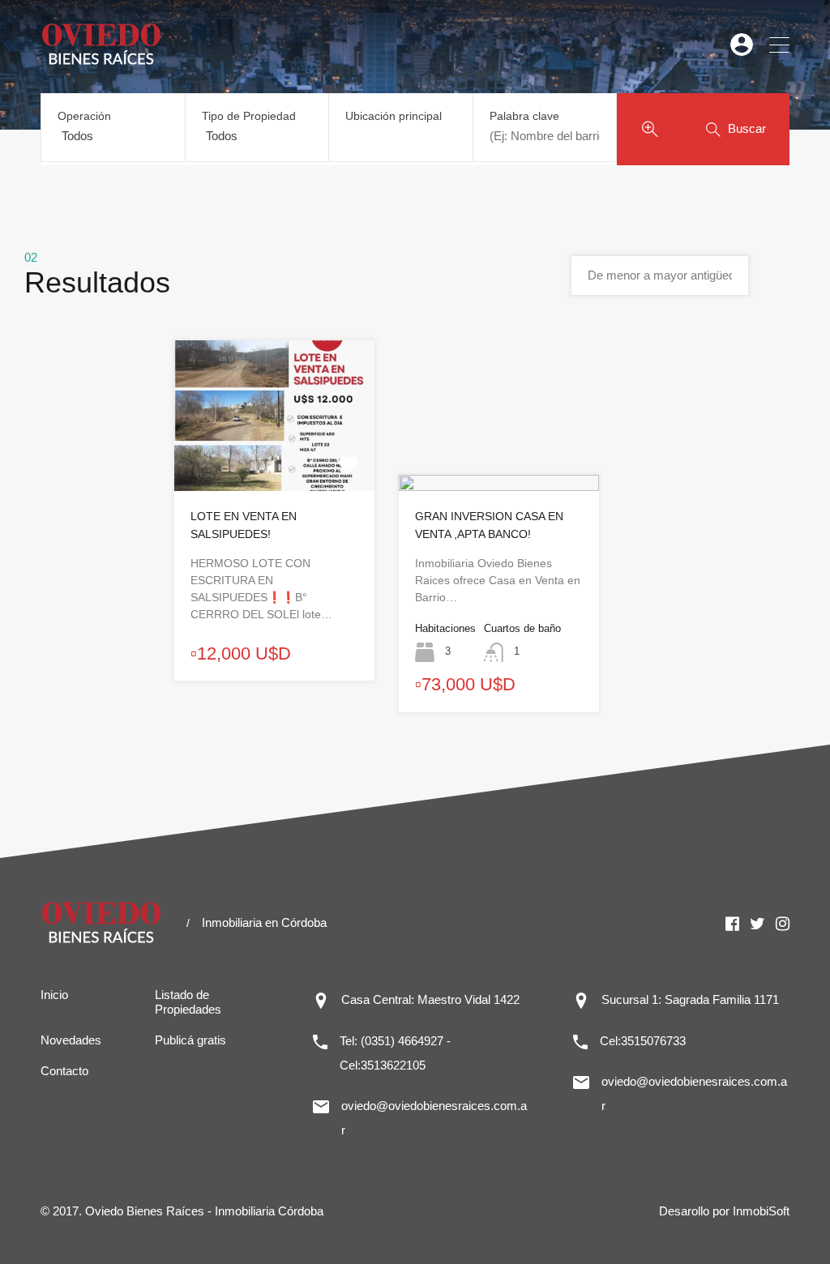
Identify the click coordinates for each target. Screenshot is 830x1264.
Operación (84, 115)
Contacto (64, 1071)
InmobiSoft (761, 1211)
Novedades (71, 1040)
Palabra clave (524, 115)
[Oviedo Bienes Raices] (101, 61)
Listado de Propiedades (188, 1002)
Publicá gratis (190, 1040)
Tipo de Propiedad (249, 115)
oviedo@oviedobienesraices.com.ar (434, 1118)
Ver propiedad (274, 460)
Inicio (54, 994)
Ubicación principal (393, 115)
